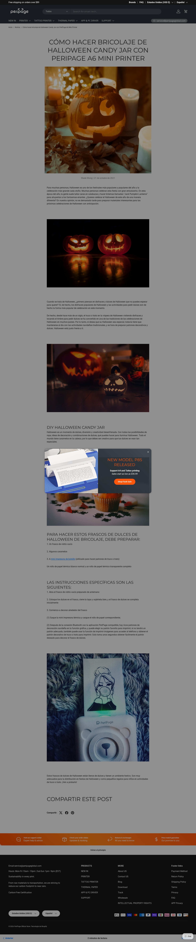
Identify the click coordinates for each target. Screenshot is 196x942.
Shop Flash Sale (125, 482)
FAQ (141, 2)
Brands (132, 2)
